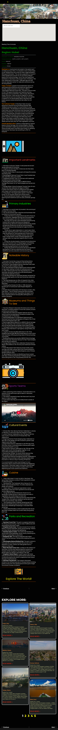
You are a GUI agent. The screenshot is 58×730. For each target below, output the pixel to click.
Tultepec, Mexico (7, 690)
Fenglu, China (6, 623)
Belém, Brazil (33, 699)
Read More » (8, 635)
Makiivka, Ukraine (7, 650)
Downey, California (34, 663)
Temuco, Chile (33, 624)
